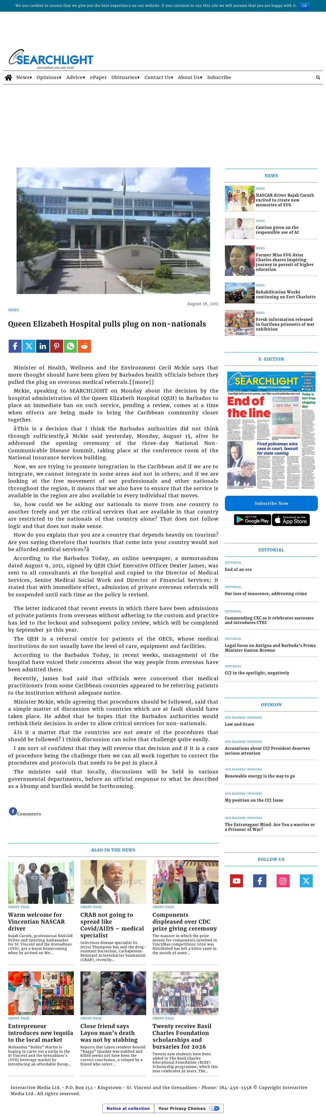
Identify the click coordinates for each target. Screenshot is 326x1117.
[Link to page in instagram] (283, 880)
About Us (189, 77)
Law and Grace (239, 724)
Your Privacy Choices (182, 1108)
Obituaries (124, 77)
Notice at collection (128, 1108)
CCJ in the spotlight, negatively (257, 673)
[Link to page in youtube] (236, 880)
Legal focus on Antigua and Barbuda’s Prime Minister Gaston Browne (270, 648)
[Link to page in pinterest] (56, 346)
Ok (304, 6)
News (23, 77)
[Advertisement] (163, 122)
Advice (74, 77)
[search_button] (318, 77)
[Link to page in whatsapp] (70, 346)
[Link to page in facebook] (15, 346)
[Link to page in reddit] (84, 346)
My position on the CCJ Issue (254, 800)
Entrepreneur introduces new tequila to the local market (40, 1033)
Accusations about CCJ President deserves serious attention (267, 751)
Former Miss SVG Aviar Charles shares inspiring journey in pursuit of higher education (285, 262)
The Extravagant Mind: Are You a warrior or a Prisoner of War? (270, 827)
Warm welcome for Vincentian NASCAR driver (36, 922)
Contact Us (158, 77)
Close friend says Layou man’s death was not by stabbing (109, 1033)
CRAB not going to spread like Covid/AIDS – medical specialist (112, 925)
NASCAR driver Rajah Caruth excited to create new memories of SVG (285, 200)
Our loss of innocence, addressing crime (266, 594)
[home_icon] (8, 77)
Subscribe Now (271, 503)
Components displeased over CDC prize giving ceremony (185, 922)
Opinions (48, 77)
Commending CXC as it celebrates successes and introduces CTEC (269, 620)
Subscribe (219, 77)
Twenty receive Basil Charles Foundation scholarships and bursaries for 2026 (182, 1036)
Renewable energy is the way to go (260, 776)
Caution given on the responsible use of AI (277, 230)
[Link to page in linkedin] (42, 346)
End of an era (238, 569)
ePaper (98, 77)
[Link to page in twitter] (28, 346)
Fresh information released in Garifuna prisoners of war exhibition (285, 324)
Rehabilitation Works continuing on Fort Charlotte (286, 294)
